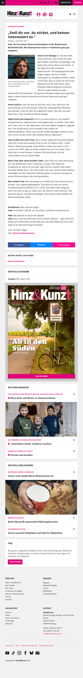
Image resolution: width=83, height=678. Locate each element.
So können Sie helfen (13, 591)
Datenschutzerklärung (29, 645)
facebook (52, 2)
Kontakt (8, 599)
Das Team (9, 588)
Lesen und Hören (12, 618)
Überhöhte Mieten (16, 518)
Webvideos (47, 591)
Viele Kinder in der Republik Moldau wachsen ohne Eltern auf (35, 394)
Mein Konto (38, 14)
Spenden (77, 2)
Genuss (8, 612)
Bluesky (56, 2)
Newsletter (66, 2)
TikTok (45, 2)
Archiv (45, 588)
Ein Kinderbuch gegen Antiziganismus (24, 440)
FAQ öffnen (15, 562)
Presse (8, 597)
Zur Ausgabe (42, 376)
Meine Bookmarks (51, 14)
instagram (48, 2)
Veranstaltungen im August (20, 451)
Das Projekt (10, 585)
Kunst (7, 615)
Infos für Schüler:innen (14, 594)
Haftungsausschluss (46, 645)
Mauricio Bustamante (24, 233)
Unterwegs (9, 621)
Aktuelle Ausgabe (50, 585)
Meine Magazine (44, 14)
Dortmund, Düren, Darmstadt (21, 472)
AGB (17, 645)
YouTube (41, 2)
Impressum (9, 645)
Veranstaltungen (50, 594)
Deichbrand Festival (17, 529)
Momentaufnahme (16, 261)
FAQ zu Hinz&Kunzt (13, 582)
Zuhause (8, 623)
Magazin (46, 582)
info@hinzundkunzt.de (52, 634)
